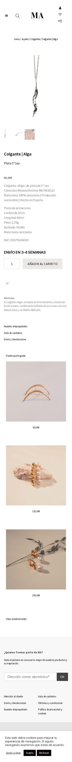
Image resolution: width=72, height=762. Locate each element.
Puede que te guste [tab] (15, 355)
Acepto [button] (29, 753)
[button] (6, 15)
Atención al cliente (13, 696)
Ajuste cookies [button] (13, 753)
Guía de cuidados (13, 333)
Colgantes (35, 39)
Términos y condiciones (50, 703)
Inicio (17, 39)
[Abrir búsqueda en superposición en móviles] (18, 16)
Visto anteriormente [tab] (16, 619)
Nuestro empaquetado (15, 326)
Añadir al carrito (43, 264)
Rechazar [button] (44, 753)
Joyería (24, 39)
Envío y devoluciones (15, 339)
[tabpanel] (36, 487)
